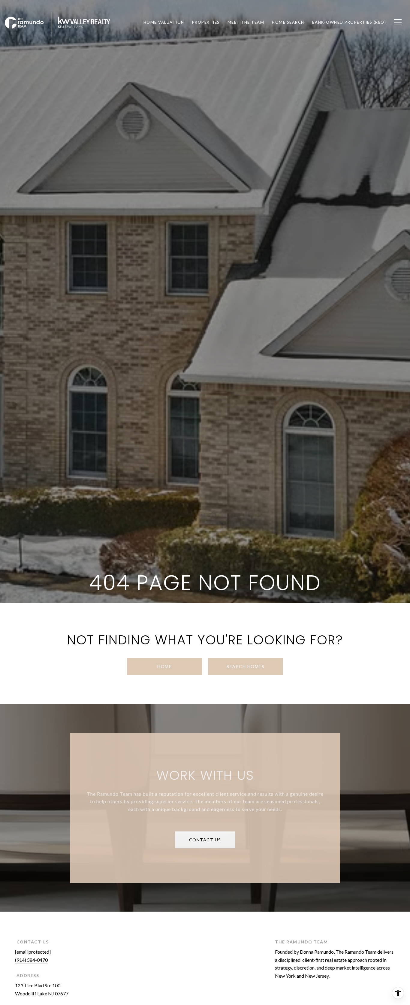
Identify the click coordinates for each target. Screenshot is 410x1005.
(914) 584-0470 (31, 960)
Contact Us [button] (205, 839)
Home (164, 666)
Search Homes (245, 666)
